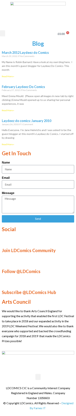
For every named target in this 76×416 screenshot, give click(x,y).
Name (6, 162)
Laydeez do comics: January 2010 (26, 121)
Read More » (8, 76)
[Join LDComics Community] (6, 240)
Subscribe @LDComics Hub (29, 292)
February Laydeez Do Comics (23, 87)
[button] (2, 33)
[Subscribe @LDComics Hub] (6, 282)
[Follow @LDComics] (6, 261)
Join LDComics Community (29, 250)
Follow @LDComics (21, 271)
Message (8, 193)
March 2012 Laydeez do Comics (25, 53)
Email (6, 177)
